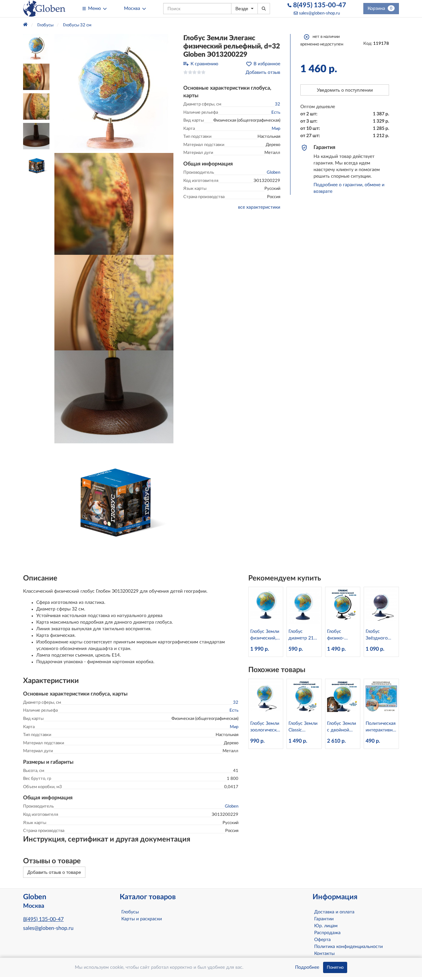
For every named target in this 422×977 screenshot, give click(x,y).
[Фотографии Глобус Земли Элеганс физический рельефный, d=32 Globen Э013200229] (113, 93)
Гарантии (324, 919)
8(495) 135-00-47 (318, 5)
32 (277, 104)
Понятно (335, 967)
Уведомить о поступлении (345, 90)
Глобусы (130, 912)
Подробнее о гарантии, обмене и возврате (349, 188)
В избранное (267, 64)
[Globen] (44, 8)
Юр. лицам (326, 926)
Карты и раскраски (141, 919)
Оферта (322, 939)
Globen (273, 172)
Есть (275, 112)
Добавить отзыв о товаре (54, 872)
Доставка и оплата (334, 912)
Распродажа (327, 933)
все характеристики (259, 207)
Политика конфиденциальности (348, 946)
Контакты (324, 953)
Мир (276, 129)
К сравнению (204, 64)
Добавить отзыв (263, 72)
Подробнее (307, 967)
